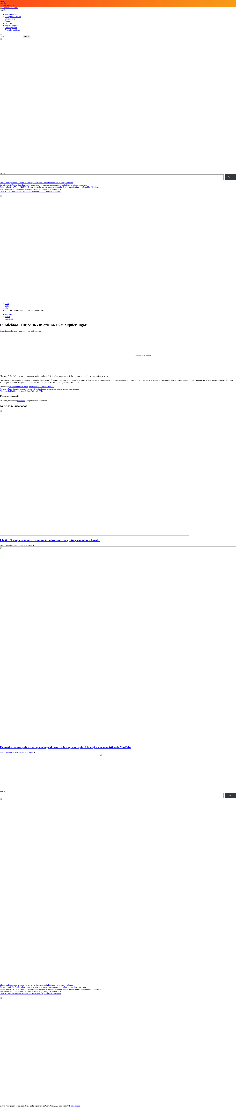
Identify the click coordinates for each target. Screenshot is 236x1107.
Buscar (2, 173)
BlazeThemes (74, 1106)
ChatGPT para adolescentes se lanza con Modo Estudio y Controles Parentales (30, 191)
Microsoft (8, 314)
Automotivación (11, 14)
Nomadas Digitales (12, 30)
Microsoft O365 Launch (18, 387)
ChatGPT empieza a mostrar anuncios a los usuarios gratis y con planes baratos (50, 540)
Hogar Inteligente (11, 25)
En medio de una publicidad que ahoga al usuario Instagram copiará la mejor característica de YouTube (65, 747)
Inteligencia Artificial (13, 17)
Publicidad (9, 319)
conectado (21, 401)
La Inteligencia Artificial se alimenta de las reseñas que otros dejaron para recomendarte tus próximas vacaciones (43, 185)
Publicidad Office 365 (45, 387)
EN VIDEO (9, 23)
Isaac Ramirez (5, 331)
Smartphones (10, 19)
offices (7, 317)
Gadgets (8, 21)
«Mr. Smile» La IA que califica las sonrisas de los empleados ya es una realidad (30, 189)
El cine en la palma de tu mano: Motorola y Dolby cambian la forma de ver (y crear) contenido (36, 183)
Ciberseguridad (11, 28)
